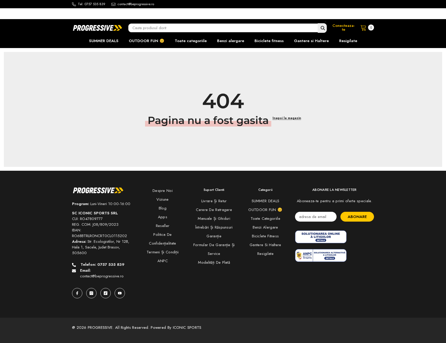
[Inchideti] (325, 22)
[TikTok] (105, 293)
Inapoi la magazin (287, 118)
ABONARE (357, 217)
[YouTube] (120, 293)
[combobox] (227, 28)
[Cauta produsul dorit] (322, 28)
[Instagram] (91, 293)
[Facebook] (77, 293)
